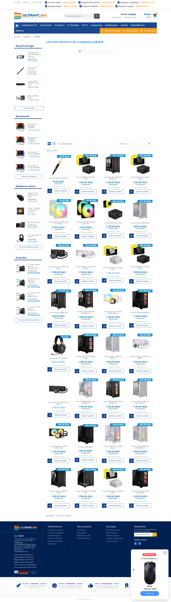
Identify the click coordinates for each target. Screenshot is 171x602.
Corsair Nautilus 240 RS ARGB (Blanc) (113, 312)
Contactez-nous (112, 541)
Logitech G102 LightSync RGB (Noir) (33, 195)
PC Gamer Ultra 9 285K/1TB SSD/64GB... (34, 280)
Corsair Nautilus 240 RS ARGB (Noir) (58, 447)
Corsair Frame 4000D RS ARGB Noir (113, 178)
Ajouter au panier (61, 191)
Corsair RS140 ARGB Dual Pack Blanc (58, 223)
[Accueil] (17, 25)
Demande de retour (55, 541)
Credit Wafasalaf (54, 535)
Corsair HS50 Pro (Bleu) (58, 358)
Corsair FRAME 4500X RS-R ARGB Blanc (86, 402)
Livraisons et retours (55, 530)
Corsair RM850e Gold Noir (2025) (85, 178)
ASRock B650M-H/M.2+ (33, 97)
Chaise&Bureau (138, 25)
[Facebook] (135, 543)
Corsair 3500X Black (85, 447)
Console (124, 25)
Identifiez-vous (130, 17)
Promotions (149, 30)
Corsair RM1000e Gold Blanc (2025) (113, 492)
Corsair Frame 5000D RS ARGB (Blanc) (140, 447)
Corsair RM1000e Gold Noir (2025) (140, 268)
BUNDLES (20, 31)
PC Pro (85, 25)
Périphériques (111, 25)
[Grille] (49, 144)
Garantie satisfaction (56, 533)
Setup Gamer (46, 25)
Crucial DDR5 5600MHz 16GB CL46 (33, 83)
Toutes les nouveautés (29, 176)
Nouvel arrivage (112, 30)
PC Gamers (59, 25)
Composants (96, 25)
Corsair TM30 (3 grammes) (58, 178)
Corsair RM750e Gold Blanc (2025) (113, 268)
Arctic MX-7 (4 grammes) (32, 68)
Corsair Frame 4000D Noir (58, 312)
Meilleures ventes (84, 535)
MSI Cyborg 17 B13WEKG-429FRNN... (33, 126)
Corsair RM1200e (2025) (113, 223)
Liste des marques (84, 538)
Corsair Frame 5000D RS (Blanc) (113, 357)
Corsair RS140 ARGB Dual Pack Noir (85, 223)
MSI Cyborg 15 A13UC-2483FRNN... (35, 153)
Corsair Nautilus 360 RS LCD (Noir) (58, 403)
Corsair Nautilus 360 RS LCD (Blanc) (85, 268)
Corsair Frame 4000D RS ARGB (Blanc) (140, 402)
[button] (165, 553)
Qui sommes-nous (113, 530)
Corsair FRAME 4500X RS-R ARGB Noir (113, 402)
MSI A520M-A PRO (34, 222)
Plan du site (52, 544)
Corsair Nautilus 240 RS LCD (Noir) (58, 268)
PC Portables (73, 25)
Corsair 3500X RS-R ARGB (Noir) (85, 357)
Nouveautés (132, 30)
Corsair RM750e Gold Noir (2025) (140, 178)
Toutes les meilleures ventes (29, 247)
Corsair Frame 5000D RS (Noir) (58, 492)
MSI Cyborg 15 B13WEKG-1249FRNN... (33, 139)
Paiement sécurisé (55, 538)
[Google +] (139, 543)
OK (97, 16)
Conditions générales (114, 538)
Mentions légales (112, 535)
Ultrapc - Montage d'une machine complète (34, 210)
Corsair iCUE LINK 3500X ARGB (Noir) (140, 492)
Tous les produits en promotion (28, 320)
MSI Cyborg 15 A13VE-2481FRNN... (34, 167)
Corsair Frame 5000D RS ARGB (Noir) (86, 312)
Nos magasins (111, 533)
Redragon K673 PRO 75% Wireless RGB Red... (34, 54)
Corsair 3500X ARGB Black (140, 312)
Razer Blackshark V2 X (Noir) (35, 236)
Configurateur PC (29, 25)
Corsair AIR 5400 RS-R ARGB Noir (85, 492)
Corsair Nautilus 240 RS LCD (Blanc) (140, 357)
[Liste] (54, 144)
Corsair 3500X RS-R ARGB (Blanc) (112, 447)
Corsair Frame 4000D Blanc (140, 223)
